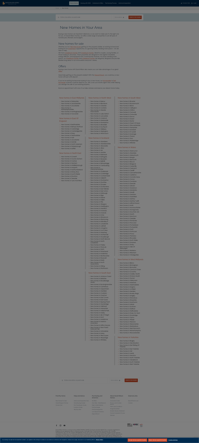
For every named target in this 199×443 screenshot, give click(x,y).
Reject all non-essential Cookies (157, 440)
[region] (99, 440)
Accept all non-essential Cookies (137, 440)
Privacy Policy (99, 439)
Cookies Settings (173, 440)
